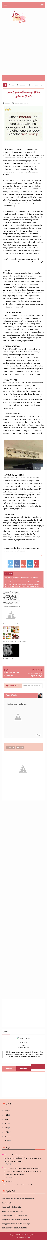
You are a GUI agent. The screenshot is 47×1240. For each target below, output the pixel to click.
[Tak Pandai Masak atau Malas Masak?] (21, 632)
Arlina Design (26, 1237)
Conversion (10, 747)
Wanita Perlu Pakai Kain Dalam (12, 1211)
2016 (6, 1140)
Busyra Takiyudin (11, 695)
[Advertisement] (23, 49)
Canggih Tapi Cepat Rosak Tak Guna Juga (16, 1224)
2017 (6, 1136)
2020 (6, 1123)
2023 (6, 1115)
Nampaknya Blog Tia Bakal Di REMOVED (15, 1219)
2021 (6, 1119)
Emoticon (20, 747)
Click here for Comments (30, 686)
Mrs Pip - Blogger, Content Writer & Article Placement (21, 1168)
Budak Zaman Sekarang (10, 659)
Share (17, 565)
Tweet (10, 565)
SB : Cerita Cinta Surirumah (13, 1155)
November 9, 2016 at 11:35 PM (13, 736)
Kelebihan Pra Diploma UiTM (11, 1207)
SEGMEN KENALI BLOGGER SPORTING (14, 1215)
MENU (42, 5)
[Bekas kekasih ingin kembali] (21, 597)
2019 (6, 1128)
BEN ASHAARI (9, 1182)
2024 (6, 1111)
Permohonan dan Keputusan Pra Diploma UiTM (18, 1199)
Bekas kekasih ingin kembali (11, 606)
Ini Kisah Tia (23, 1235)
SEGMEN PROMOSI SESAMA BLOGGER (14, 1228)
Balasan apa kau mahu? (10, 624)
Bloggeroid (41, 555)
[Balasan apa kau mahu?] (21, 615)
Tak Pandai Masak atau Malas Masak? (14, 641)
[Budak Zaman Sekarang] (21, 650)
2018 (6, 1132)
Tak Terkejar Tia (7, 1203)
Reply (38, 735)
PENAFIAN (8, 574)
